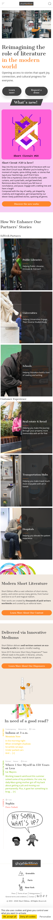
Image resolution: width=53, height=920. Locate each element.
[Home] (26, 3)
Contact (31, 897)
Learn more (12, 91)
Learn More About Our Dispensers (27, 666)
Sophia (9, 803)
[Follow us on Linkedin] (38, 896)
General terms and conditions (16, 897)
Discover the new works (26, 204)
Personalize (45, 916)
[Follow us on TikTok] (43, 896)
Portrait (8, 761)
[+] (13, 753)
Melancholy (22, 729)
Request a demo (36, 91)
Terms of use (22, 893)
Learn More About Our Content (26, 612)
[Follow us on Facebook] (46, 896)
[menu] (3, 3)
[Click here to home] (26, 863)
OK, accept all (9, 916)
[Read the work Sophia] (24, 829)
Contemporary (10, 729)
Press (14, 893)
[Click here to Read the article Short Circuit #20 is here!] (26, 134)
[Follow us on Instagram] (40, 896)
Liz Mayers (10, 772)
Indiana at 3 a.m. (16, 732)
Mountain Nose (13, 736)
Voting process (34, 893)
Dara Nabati (11, 807)
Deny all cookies (28, 916)
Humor (15, 761)
